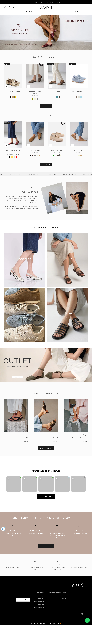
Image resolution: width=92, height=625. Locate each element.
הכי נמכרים (70, 12)
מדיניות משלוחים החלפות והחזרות (57, 593)
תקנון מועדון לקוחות (39, 607)
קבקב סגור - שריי (35, 150)
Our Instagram (46, 496)
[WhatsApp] (87, 620)
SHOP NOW (67, 263)
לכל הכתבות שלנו (46, 448)
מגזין (43, 596)
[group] (46, 32)
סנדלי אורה (57, 91)
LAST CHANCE (28, 12)
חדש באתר (62, 12)
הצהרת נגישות (62, 596)
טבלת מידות (41, 599)
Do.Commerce (78, 620)
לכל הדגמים (46, 106)
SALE (76, 12)
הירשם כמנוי (23, 599)
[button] (2, 529)
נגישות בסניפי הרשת (39, 602)
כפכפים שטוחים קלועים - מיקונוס (35, 92)
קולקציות (46, 12)
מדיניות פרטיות (62, 590)
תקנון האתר (63, 587)
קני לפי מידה (38, 12)
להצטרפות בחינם (45, 546)
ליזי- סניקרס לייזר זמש (78, 91)
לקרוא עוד (85, 441)
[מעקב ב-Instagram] (82, 614)
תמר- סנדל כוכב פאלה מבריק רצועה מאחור (13, 151)
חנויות (42, 590)
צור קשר (64, 599)
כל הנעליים (53, 12)
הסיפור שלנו (41, 587)
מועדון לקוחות (18, 12)
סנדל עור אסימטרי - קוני (13, 91)
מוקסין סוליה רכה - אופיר (79, 150)
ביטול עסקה (41, 605)
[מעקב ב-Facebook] (87, 614)
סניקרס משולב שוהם (57, 150)
